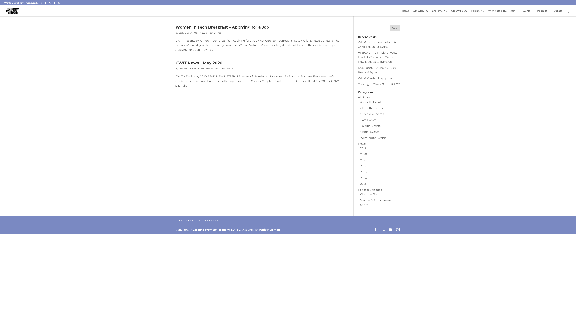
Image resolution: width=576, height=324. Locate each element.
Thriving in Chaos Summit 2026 (379, 84)
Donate (558, 11)
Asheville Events (371, 102)
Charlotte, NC (439, 11)
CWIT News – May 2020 (199, 63)
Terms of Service (207, 220)
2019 (363, 148)
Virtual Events (369, 132)
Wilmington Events (373, 138)
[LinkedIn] (54, 3)
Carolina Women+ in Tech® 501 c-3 (217, 229)
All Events (364, 97)
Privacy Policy (184, 220)
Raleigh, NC (477, 11)
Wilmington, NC (497, 11)
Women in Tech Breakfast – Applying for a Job (222, 27)
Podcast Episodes (370, 190)
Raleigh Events (370, 126)
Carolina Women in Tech (191, 68)
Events (526, 11)
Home (405, 11)
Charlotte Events (371, 108)
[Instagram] (59, 3)
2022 (363, 166)
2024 (363, 178)
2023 (363, 172)
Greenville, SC (459, 11)
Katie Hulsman (269, 229)
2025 (363, 184)
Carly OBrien (185, 33)
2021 (363, 160)
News (230, 68)
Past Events (215, 33)
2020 (223, 68)
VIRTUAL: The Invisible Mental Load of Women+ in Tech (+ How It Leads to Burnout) (378, 57)
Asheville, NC (420, 11)
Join (513, 11)
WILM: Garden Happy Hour (376, 78)
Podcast (542, 11)
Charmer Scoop (370, 194)
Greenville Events (372, 114)
